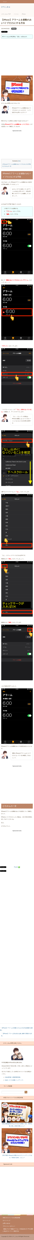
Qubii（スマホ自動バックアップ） (14, 1080)
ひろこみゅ (5, 7)
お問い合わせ (6, 1223)
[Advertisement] (17, 57)
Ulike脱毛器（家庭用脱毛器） (13, 1077)
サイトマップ (6, 1220)
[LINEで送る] (19, 867)
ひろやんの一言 (6, 166)
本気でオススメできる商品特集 (11, 1217)
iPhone (14, 28)
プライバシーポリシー (9, 1226)
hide (19, 161)
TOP (7, 14)
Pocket (16, 867)
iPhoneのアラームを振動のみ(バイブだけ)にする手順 (16, 164)
